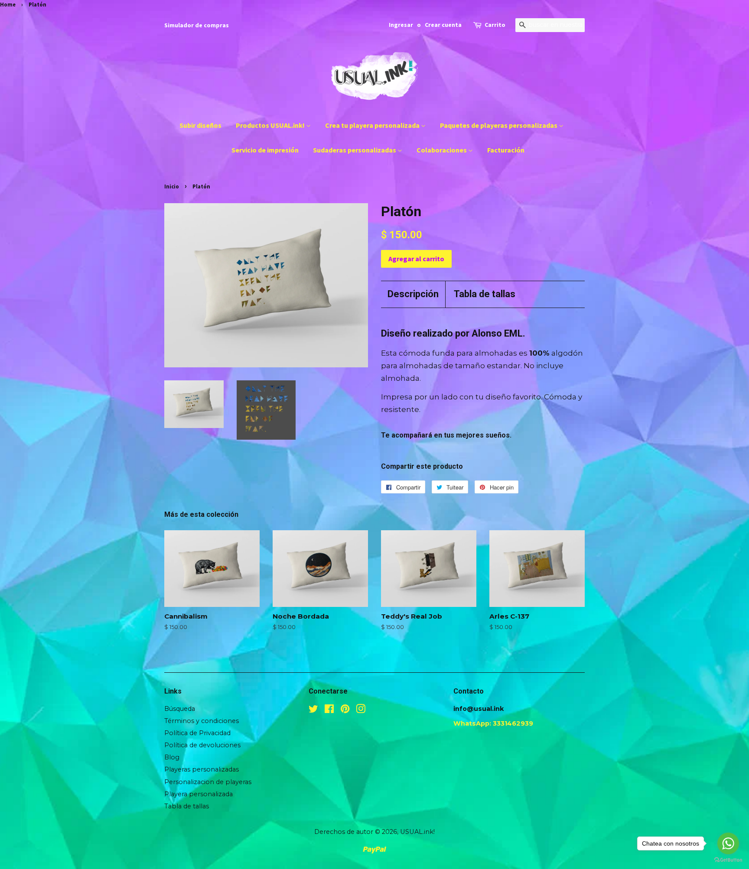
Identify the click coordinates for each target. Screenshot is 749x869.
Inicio (171, 186)
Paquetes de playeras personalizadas (499, 125)
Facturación (505, 150)
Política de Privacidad (197, 733)
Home (8, 4)
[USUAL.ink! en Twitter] (313, 710)
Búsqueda (179, 709)
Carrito (495, 25)
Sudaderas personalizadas (355, 150)
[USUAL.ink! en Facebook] (329, 710)
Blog (171, 757)
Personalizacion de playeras (207, 782)
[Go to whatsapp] (728, 843)
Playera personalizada (198, 794)
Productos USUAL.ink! (271, 125)
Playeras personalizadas (201, 769)
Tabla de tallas (484, 294)
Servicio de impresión (265, 150)
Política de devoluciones (202, 745)
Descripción (413, 294)
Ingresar (401, 25)
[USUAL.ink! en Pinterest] (345, 710)
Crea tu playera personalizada (373, 125)
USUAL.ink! (417, 832)
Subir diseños (200, 125)
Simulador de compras (196, 25)
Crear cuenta (443, 25)
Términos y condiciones (201, 721)
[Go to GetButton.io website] (728, 860)
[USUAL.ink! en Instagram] (360, 710)
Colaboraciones (442, 150)
